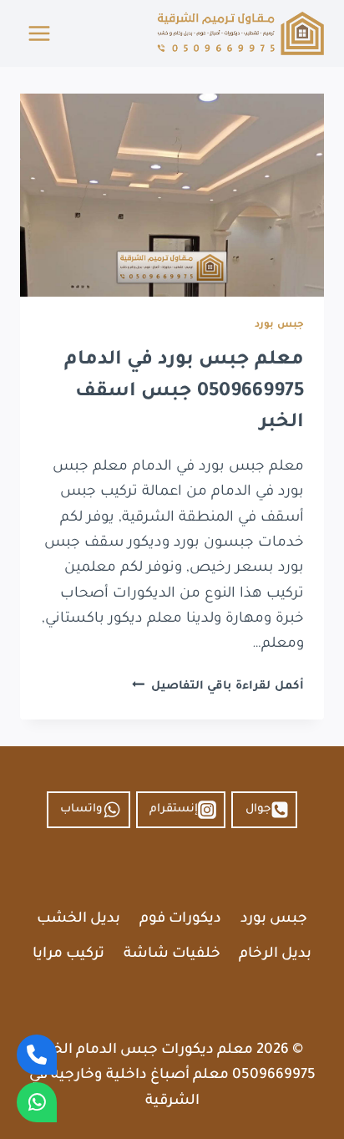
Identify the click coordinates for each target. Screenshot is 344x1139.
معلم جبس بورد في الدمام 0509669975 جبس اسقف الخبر (184, 392)
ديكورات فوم (180, 920)
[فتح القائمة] (39, 33)
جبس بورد (279, 325)
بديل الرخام (275, 955)
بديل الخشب (78, 920)
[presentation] (172, 195)
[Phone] (37, 1055)
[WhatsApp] (37, 1102)
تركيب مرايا (68, 955)
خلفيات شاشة (172, 955)
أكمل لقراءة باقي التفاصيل (218, 686)
